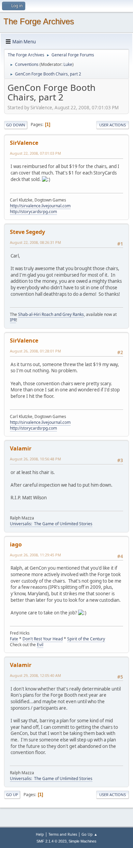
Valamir (20, 448)
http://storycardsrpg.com (33, 211)
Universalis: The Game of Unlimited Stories (51, 524)
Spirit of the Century (86, 639)
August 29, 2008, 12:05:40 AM (35, 675)
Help (40, 834)
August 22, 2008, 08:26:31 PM (35, 242)
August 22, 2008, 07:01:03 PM (35, 153)
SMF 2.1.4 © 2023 (51, 841)
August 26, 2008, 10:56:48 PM (35, 458)
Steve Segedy (27, 232)
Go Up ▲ (90, 834)
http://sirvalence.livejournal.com (40, 206)
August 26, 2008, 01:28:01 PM (35, 350)
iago (16, 544)
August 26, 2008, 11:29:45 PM (35, 554)
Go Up (12, 794)
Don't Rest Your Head (43, 639)
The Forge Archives (38, 21)
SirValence (24, 143)
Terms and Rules (62, 834)
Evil (40, 645)
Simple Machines (83, 841)
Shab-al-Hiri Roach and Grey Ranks (51, 314)
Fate (14, 639)
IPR (13, 320)
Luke (67, 64)
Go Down (15, 124)
